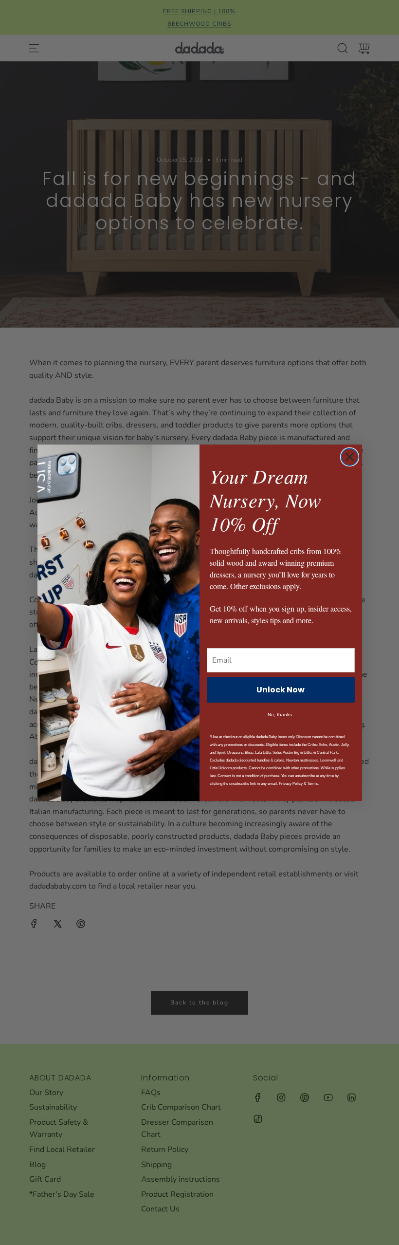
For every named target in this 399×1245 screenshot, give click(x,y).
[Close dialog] (349, 456)
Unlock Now (280, 689)
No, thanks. (280, 714)
